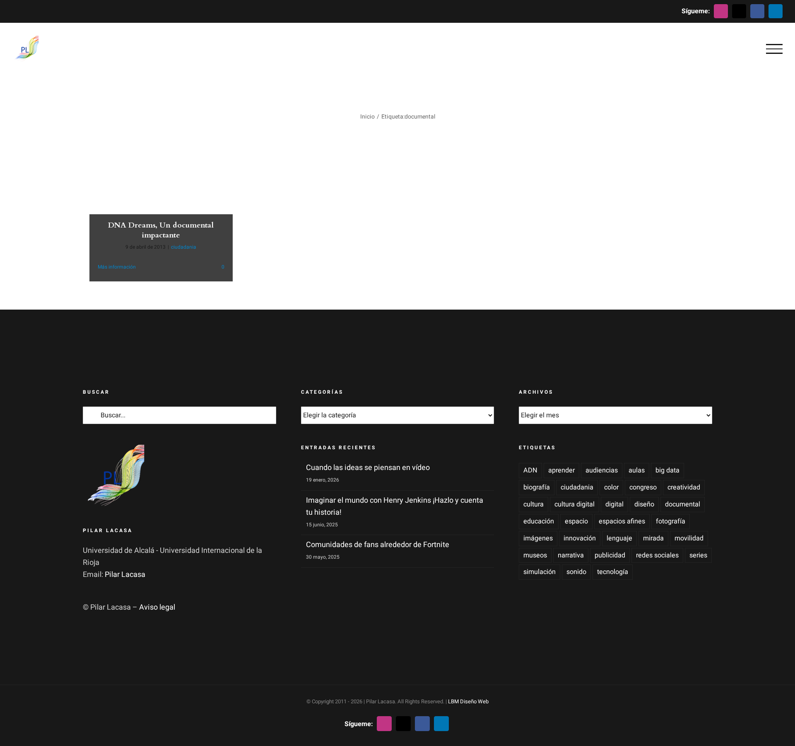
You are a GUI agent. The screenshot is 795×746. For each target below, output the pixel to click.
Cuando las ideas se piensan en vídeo (368, 467)
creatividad (683, 487)
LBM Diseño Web (468, 701)
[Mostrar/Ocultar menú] (774, 49)
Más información (117, 267)
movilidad (689, 538)
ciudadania (183, 247)
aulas (637, 470)
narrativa (571, 555)
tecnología (612, 572)
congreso (643, 487)
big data (667, 470)
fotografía (670, 521)
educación (538, 521)
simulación (539, 572)
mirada (653, 538)
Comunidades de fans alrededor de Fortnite (377, 544)
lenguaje (619, 538)
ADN (530, 470)
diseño (644, 504)
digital (614, 504)
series (698, 555)
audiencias (601, 470)
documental (682, 504)
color (611, 487)
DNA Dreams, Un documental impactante (161, 230)
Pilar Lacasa (125, 574)
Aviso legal (157, 607)
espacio (576, 521)
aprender (561, 470)
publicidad (610, 555)
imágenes (538, 538)
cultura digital (574, 504)
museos (535, 555)
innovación (580, 538)
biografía (536, 487)
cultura (533, 504)
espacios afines (622, 521)
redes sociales (657, 555)
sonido (576, 572)
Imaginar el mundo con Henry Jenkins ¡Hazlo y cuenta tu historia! (394, 506)
